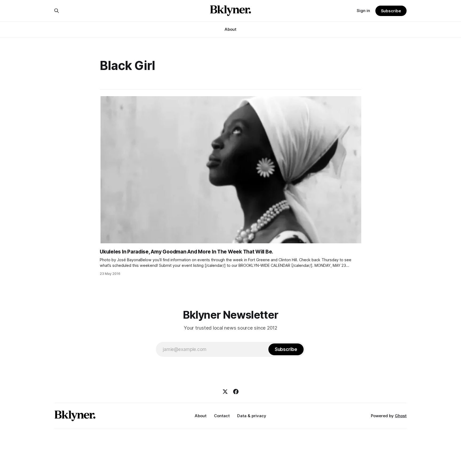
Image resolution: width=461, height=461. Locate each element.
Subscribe (391, 10)
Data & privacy (251, 415)
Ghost (401, 415)
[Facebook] (236, 391)
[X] (225, 391)
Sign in (363, 10)
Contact (222, 415)
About (230, 29)
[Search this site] (56, 10)
